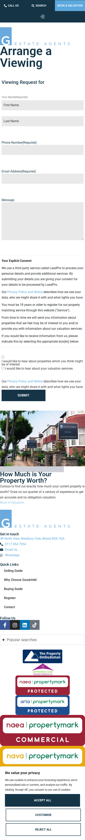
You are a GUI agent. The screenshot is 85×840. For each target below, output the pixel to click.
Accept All (42, 800)
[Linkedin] (25, 625)
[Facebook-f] (5, 625)
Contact (9, 607)
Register (10, 598)
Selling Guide (13, 571)
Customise (43, 815)
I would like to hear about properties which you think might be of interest (42, 363)
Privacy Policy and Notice (25, 292)
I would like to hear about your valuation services (39, 368)
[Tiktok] (35, 625)
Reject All (43, 829)
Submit (23, 395)
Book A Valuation (70, 5)
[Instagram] (15, 625)
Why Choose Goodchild (20, 580)
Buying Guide (13, 589)
